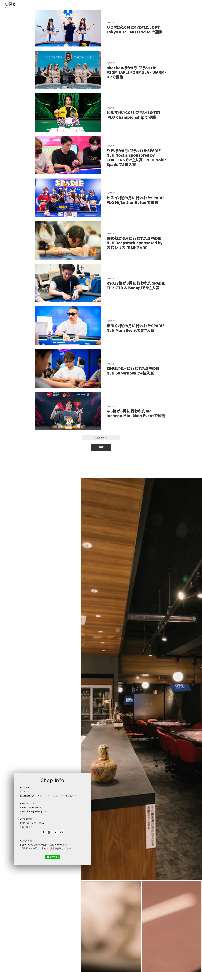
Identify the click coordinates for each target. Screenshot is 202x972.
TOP (101, 447)
